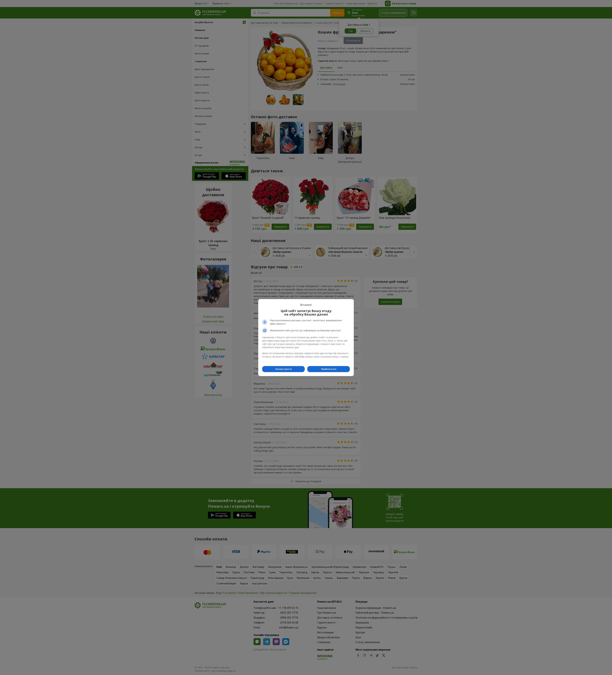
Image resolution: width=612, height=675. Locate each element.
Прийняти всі (328, 369)
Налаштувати (283, 369)
